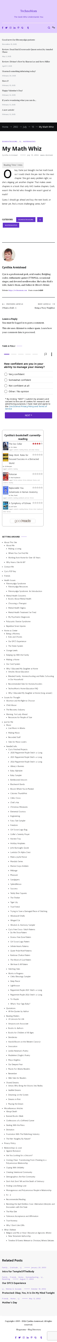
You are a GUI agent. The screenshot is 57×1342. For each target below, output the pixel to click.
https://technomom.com (18, 290)
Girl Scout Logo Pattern (19, 941)
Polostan (13, 474)
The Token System (15, 646)
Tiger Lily (14, 902)
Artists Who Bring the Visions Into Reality (25, 1086)
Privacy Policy (10, 1143)
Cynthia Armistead (9, 155)
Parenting (6, 1279)
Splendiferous (15, 884)
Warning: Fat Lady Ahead (16, 714)
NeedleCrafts (11, 746)
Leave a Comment (46, 155)
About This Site (10, 542)
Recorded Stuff (14, 737)
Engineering (15, 816)
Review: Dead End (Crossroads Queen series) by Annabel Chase (27, 50)
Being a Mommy (13, 634)
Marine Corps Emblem (19, 866)
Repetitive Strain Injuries (16, 626)
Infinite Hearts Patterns (19, 946)
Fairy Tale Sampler (17, 820)
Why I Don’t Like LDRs (15, 1225)
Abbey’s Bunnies (17, 766)
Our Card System (13, 664)
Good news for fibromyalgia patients (18, 39)
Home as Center (10, 630)
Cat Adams (14, 447)
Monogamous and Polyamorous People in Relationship (28, 1190)
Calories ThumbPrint (18, 793)
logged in (19, 322)
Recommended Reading (16, 1199)
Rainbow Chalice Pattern (20, 955)
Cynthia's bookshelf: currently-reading (22, 437)
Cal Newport (8, 466)
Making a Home (12, 659)
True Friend (15, 907)
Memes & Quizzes (13, 1289)
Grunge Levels (12, 650)
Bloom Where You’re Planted (22, 789)
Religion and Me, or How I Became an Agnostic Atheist (28, 1233)
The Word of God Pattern (20, 960)
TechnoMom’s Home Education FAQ (23, 688)
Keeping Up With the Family (17, 655)
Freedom (14, 825)
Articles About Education (18, 672)
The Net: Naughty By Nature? (18, 1138)
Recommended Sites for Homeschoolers (25, 684)
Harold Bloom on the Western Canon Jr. (24, 1042)
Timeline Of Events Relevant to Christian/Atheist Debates (31, 1240)
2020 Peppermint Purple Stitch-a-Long (26, 752)
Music (8, 725)
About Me (10, 545)
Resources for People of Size (20, 717)
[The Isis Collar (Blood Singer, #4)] (5, 449)
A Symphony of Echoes (20, 503)
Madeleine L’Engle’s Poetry (19, 1055)
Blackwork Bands (17, 784)
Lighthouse (15, 985)
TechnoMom (28, 11)
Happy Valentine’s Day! (12, 90)
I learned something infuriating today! (19, 71)
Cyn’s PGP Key (10, 571)
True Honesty (11, 1221)
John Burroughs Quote (19, 848)
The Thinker (15, 898)
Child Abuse (11, 705)
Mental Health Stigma (17, 608)
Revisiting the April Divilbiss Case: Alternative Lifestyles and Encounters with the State (30, 1205)
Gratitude (14, 1268)
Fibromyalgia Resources (18, 586)
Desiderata (12, 1037)
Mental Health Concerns (16, 596)
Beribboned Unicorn (18, 780)
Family (5, 1268)
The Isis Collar (15, 444)
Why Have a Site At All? (15, 562)
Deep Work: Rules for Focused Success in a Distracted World (24, 459)
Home (20, 1277)
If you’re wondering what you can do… (19, 100)
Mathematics (29, 141)
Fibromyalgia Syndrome (16, 583)
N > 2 (8, 1195)
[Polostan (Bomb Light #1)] (5, 480)
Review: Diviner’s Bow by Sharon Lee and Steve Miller (26, 61)
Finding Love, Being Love (16, 1186)
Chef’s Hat (14, 802)
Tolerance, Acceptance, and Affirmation (22, 1216)
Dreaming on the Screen (18, 1095)
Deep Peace (15, 981)
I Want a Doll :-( (12, 306)
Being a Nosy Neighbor (45, 306)
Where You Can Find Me (18, 553)
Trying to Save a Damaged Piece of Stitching (28, 911)
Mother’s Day (9, 1303)
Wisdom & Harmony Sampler (22, 925)
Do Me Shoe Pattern (18, 932)
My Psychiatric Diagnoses (19, 617)
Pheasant (14, 875)
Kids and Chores (15, 637)
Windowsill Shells (17, 916)
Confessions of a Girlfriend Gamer (20, 1120)
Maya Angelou (14, 1060)
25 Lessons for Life (16, 1019)
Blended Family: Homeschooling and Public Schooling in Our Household (31, 678)
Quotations (10, 1008)
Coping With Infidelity (15, 1167)
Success (14, 888)
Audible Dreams (14, 1090)
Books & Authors (15, 1028)
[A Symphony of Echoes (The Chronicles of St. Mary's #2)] (5, 508)
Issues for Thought (12, 697)
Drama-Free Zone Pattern (20, 937)
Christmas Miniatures (19, 807)
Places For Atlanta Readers (19, 1069)
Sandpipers (15, 879)
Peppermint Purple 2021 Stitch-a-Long (26, 990)
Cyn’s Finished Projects (18, 749)
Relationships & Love (13, 1148)
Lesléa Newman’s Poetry (18, 1051)
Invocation (12, 1046)
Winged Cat (15, 920)
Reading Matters (12, 1016)
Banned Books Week (14, 1116)
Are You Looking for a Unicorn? (19, 1155)
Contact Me (9, 567)
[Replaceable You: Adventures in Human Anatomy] (5, 493)
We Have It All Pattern (19, 964)
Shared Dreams (12, 1082)
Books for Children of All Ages (21, 1032)
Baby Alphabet (16, 771)
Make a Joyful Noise (18, 857)
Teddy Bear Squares (18, 893)
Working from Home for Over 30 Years (24, 557)
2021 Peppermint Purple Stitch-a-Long (26, 757)
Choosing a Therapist (17, 603)
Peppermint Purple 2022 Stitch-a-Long (26, 995)
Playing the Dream (15, 1104)
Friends (7, 576)
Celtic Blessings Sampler (20, 976)
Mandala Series (16, 861)
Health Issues (9, 580)
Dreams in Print (14, 1099)
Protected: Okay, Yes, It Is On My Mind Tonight (28, 1293)
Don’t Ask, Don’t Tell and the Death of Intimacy (25, 1181)
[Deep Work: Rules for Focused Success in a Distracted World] (5, 460)
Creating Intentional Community (19, 1172)
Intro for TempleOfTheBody (18, 1271)
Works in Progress (15, 973)
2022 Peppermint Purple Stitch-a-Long (26, 761)
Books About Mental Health (19, 599)
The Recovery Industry (15, 710)
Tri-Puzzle (14, 999)
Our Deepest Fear (15, 1064)
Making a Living (14, 548)
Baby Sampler (16, 775)
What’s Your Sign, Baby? (20, 1004)
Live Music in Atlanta (16, 728)
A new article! (8, 110)
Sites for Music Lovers (17, 742)
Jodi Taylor (14, 506)
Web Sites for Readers (17, 1078)
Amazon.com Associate (18, 1023)
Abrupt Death (11, 1111)
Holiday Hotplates (17, 843)
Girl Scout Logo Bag (18, 829)
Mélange (13, 870)
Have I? (5, 81)
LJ (20, 141)
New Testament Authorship (19, 1236)
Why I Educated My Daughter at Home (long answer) (30, 693)
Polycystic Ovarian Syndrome (18, 621)
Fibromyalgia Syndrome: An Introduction (25, 591)
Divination (10, 1130)
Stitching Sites (14, 969)
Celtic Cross (15, 798)
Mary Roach (14, 495)
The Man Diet (11, 1211)
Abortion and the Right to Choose (20, 700)
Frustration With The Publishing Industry (23, 1134)
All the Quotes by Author (18, 1011)
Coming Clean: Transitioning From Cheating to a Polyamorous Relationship (26, 1161)
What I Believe (10, 1230)
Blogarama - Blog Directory (28, 1329)
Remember (12, 1073)
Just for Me (8, 722)
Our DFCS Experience (17, 641)
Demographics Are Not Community (20, 1177)
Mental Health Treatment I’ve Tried (22, 612)
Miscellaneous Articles (13, 1108)
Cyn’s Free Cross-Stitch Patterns (21, 929)
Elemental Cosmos (18, 811)
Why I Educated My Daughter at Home (22, 668)
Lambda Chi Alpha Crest (20, 852)
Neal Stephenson (15, 478)
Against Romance (13, 1151)
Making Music (14, 733)
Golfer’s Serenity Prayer (20, 834)
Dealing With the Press (15, 1125)
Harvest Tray (15, 839)
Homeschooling (9, 141)
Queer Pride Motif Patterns (21, 951)
